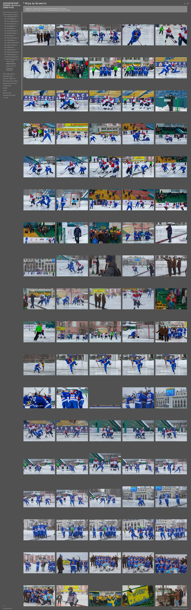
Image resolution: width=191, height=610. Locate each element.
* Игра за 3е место (11, 63)
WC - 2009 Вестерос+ (9, 40)
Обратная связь (7, 93)
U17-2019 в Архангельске (11, 59)
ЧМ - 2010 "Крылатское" (10, 38)
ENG (188, 3)
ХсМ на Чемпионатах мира (10, 14)
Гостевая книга (7, 85)
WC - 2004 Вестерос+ (9, 49)
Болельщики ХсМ (7, 76)
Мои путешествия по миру (10, 81)
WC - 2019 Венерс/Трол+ (10, 16)
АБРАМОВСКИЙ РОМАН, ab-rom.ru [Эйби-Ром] (11, 5)
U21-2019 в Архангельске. (11, 57)
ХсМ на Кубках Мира (8, 74)
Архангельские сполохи (9, 83)
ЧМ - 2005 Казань (9, 47)
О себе (4, 90)
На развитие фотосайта (9, 95)
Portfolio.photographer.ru (183, 608)
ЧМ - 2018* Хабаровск (10, 19)
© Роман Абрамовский (7, 608)
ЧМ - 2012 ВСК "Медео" (10, 33)
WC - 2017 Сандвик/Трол (10, 21)
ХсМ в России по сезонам (10, 12)
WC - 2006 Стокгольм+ (10, 45)
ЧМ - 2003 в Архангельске (11, 52)
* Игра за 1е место (11, 66)
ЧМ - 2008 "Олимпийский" (11, 42)
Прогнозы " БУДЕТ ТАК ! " (9, 78)
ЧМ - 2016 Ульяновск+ (10, 23)
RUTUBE (5, 88)
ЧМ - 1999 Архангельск (10, 54)
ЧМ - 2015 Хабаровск (9, 26)
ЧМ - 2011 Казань (9, 35)
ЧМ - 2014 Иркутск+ (9, 28)
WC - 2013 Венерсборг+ (10, 31)
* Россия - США (10, 61)
